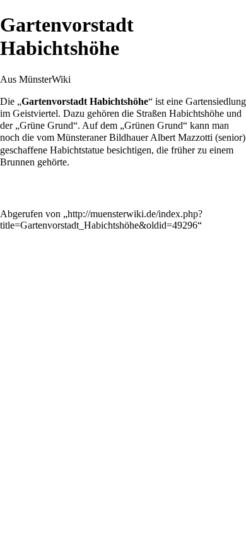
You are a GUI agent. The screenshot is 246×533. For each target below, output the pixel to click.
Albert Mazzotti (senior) (197, 137)
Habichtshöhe (196, 113)
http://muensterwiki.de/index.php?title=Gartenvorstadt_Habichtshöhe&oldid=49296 (101, 219)
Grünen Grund (153, 125)
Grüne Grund (46, 125)
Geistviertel (35, 113)
